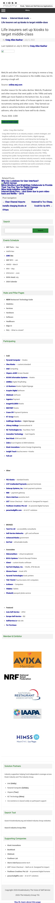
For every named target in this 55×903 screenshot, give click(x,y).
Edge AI (9, 326)
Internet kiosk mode (9, 122)
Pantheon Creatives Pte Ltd (17, 871)
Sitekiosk (10, 854)
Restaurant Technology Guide (22, 300)
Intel (9, 783)
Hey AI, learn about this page (27, 902)
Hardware (10, 313)
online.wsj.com (15, 85)
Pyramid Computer (14, 788)
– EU (15, 616)
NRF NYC (9, 260)
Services (9, 308)
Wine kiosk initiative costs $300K (17, 189)
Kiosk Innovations (14, 845)
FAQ (7, 330)
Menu (27, 10)
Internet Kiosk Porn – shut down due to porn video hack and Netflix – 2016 (25, 192)
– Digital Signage (20, 421)
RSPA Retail (10, 277)
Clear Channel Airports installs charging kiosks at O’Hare (14, 206)
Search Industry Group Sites (15, 828)
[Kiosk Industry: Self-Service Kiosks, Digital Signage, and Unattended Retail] (28, 7)
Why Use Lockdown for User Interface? (20, 181)
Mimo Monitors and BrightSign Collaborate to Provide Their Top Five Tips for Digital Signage (26, 186)
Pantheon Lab (12, 858)
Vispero (10, 792)
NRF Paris (10, 247)
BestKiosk (11, 850)
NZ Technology (13, 796)
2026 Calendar (11, 282)
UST (9, 867)
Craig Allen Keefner (14, 40)
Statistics (9, 304)
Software (9, 317)
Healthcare (10, 321)
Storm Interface (13, 863)
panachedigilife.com (15, 876)
